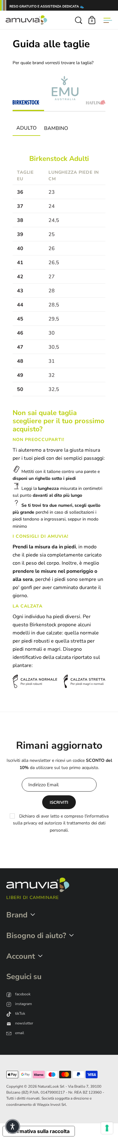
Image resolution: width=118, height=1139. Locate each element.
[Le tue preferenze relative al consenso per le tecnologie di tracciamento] (107, 1128)
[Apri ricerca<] (79, 20)
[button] (12, 1126)
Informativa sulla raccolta (39, 1131)
